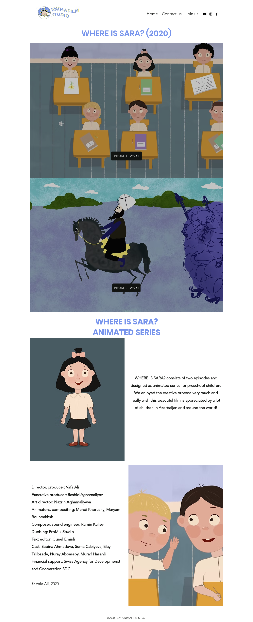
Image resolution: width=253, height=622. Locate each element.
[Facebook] (217, 14)
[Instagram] (211, 14)
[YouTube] (205, 14)
